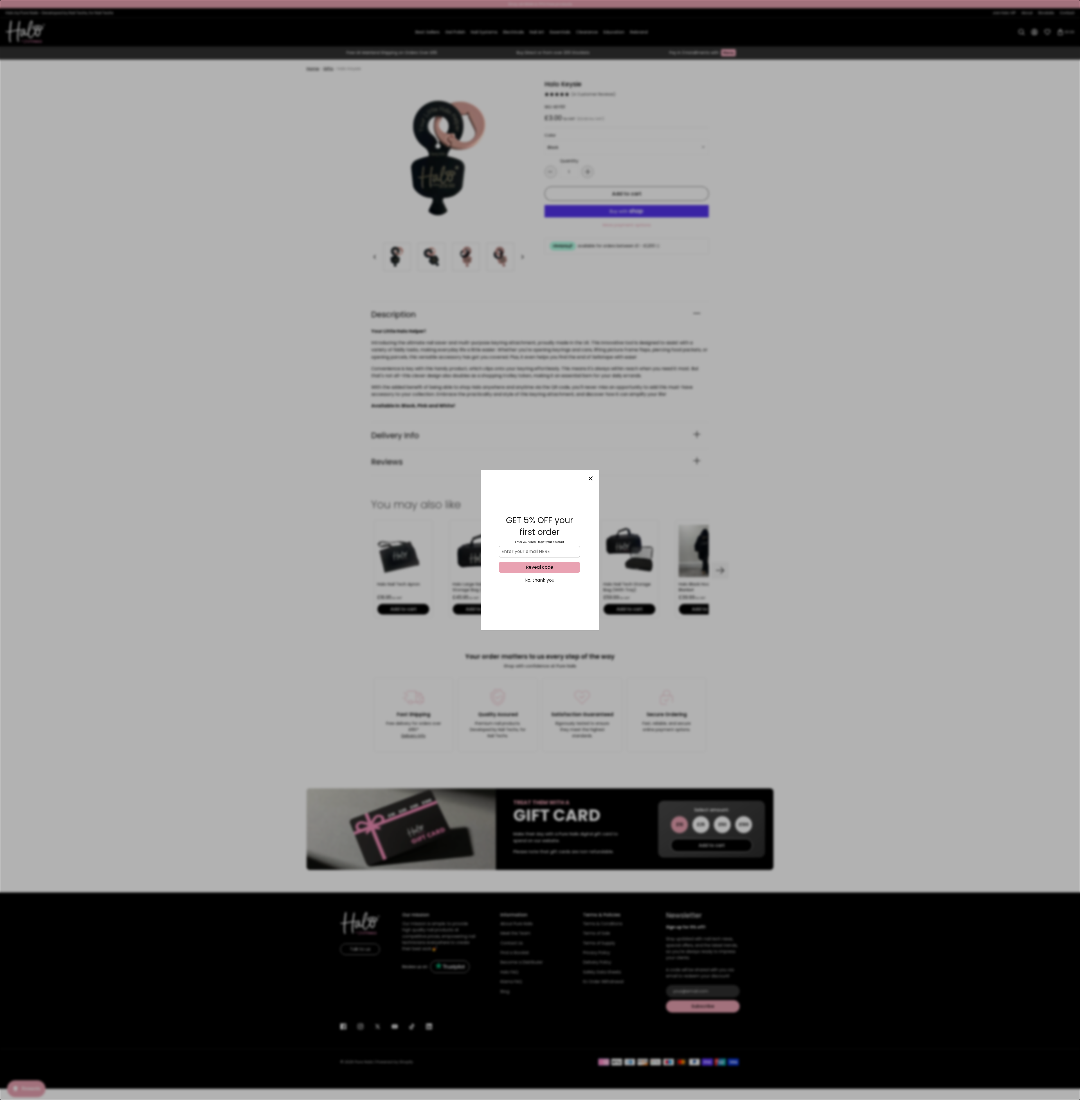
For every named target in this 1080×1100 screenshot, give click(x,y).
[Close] (591, 478)
